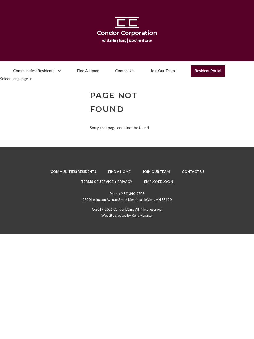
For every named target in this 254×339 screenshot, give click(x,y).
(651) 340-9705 (132, 194)
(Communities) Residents (72, 172)
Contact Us (124, 70)
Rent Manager (142, 215)
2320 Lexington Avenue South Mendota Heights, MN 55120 (127, 200)
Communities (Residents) (34, 70)
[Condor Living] (127, 30)
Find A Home (88, 70)
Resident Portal (208, 70)
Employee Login (158, 182)
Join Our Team (162, 70)
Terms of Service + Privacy (106, 182)
